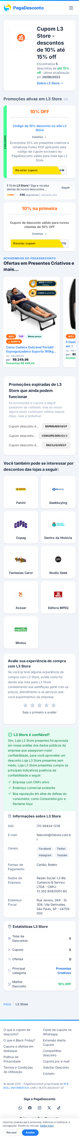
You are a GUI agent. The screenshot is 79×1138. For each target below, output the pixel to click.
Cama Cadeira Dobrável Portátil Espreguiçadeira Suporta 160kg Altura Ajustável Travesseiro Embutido (30, 349)
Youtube (62, 855)
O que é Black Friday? (19, 1040)
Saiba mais (47, 1125)
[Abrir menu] (71, 8)
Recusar (11, 1132)
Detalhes (37, 137)
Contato (48, 1073)
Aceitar (30, 1132)
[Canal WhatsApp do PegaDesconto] (20, 1108)
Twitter (61, 848)
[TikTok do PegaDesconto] (59, 1108)
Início (7, 1004)
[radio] (25, 705)
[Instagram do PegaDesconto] (39, 1108)
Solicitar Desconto (56, 1067)
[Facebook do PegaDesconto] (30, 1108)
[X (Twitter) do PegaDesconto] (49, 1108)
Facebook (45, 848)
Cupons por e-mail (56, 1061)
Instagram (45, 855)
